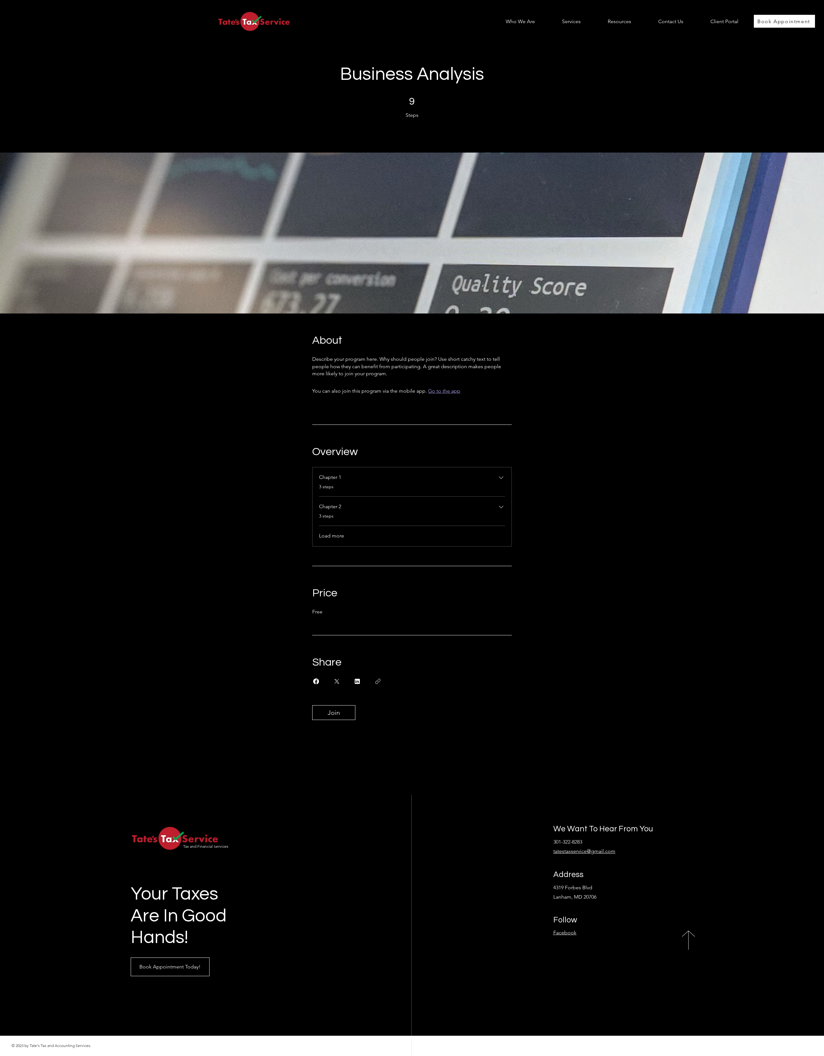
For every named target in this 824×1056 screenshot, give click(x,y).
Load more (331, 536)
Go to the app (444, 391)
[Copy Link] (378, 681)
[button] (562, 21)
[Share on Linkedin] (357, 681)
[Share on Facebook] (316, 681)
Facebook (564, 933)
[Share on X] (337, 681)
